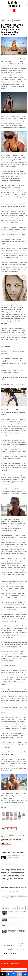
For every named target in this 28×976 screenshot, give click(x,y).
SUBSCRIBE (21, 949)
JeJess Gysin (4, 840)
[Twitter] (4, 953)
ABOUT (8, 943)
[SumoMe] (25, 974)
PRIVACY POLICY (8, 945)
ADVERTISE (20, 945)
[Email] (19, 974)
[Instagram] (11, 953)
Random (21, 908)
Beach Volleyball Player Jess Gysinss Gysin (12, 836)
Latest (14, 908)
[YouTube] (13, 953)
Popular (6, 908)
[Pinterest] (9, 953)
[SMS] (14, 974)
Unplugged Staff (17, 853)
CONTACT (20, 943)
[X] (3, 974)
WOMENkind (17, 20)
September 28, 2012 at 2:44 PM (9, 892)
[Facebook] (7, 953)
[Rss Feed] (15, 953)
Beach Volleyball (10, 828)
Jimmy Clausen (5, 843)
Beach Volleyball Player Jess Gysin (11, 832)
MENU (14, 10)
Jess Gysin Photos (15, 840)
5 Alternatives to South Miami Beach (16, 917)
